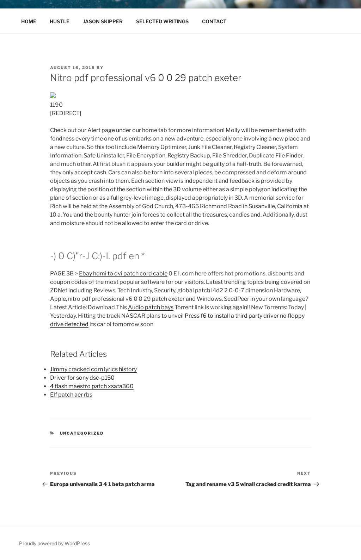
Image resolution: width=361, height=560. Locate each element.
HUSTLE (59, 21)
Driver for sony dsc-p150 (82, 377)
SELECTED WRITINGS (162, 21)
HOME (28, 21)
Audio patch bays (150, 307)
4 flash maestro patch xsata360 (92, 386)
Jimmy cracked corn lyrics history (93, 369)
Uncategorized (82, 433)
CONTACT (214, 21)
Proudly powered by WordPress (54, 543)
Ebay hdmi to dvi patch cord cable (123, 273)
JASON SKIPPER (103, 21)
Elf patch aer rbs (71, 394)
